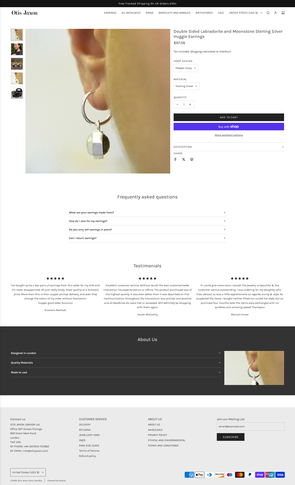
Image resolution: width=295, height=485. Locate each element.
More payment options (229, 135)
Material (180, 79)
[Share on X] (183, 160)
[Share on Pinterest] (191, 160)
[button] (28, 101)
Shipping (196, 51)
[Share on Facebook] (175, 160)
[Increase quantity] (190, 104)
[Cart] (283, 13)
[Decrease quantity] (177, 104)
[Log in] (275, 13)
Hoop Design (183, 61)
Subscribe (230, 437)
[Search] (268, 13)
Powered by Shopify (56, 480)
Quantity (180, 97)
